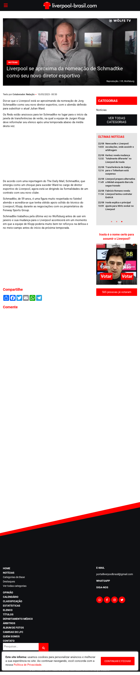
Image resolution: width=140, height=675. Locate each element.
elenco (8, 610)
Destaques (9, 581)
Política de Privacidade (27, 664)
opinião (8, 592)
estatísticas (11, 605)
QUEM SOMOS (11, 636)
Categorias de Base (14, 577)
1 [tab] (111, 221)
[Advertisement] (30, 153)
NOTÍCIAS (8, 572)
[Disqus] (46, 361)
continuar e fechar (117, 661)
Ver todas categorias (116, 120)
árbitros (9, 623)
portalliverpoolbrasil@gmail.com (114, 574)
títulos (8, 614)
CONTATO (9, 640)
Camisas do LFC (13, 632)
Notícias (101, 110)
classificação (12, 601)
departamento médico (18, 618)
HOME (6, 568)
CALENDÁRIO (10, 596)
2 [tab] (116, 221)
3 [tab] (121, 221)
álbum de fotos (13, 627)
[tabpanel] (116, 177)
